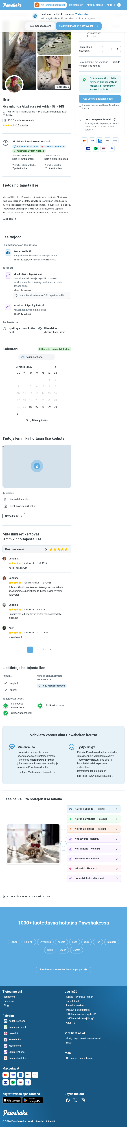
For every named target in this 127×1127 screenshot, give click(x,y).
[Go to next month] (55, 367)
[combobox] (36, 357)
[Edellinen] (23, 650)
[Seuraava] (50, 650)
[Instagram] (83, 1100)
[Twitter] (75, 1100)
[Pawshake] (12, 5)
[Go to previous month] (49, 367)
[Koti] (3, 896)
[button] (100, 84)
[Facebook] (68, 1100)
